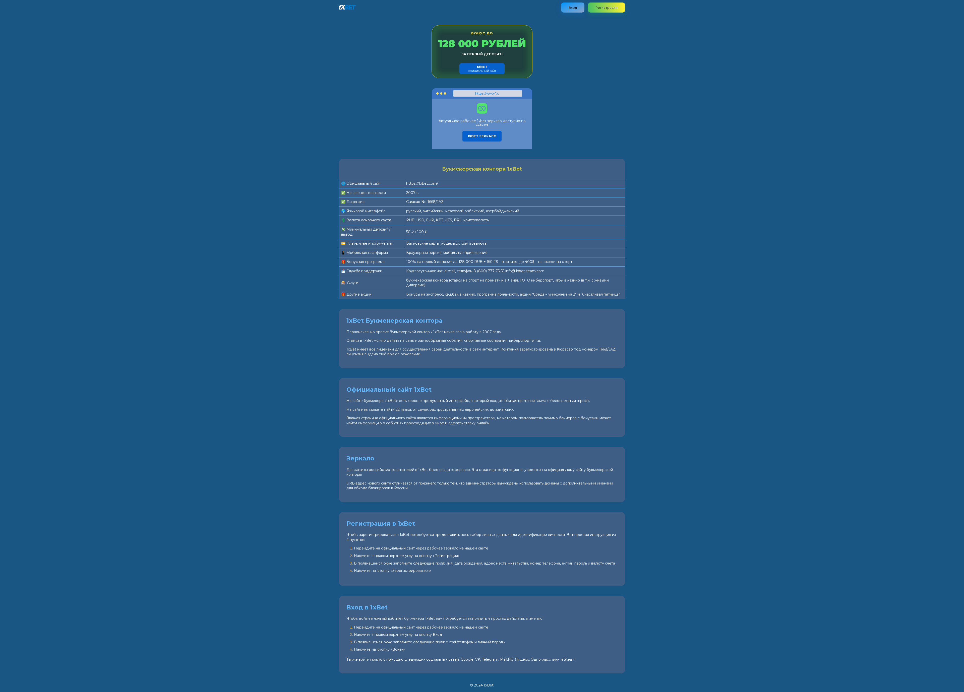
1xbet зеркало (482, 136)
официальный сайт (482, 69)
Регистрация (606, 8)
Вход (573, 8)
